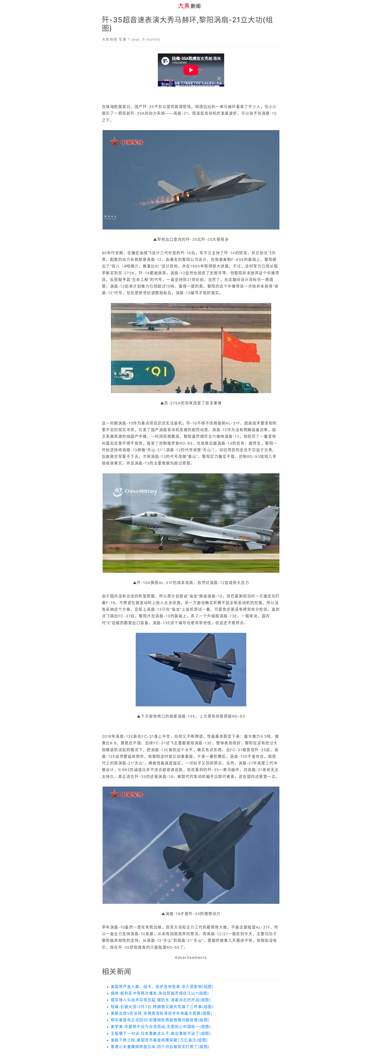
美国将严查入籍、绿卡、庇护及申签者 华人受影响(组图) (162, 986)
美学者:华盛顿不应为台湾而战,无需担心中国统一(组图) (161, 1026)
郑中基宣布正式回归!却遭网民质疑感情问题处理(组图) (160, 1020)
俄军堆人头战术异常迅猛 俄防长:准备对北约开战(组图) (161, 1000)
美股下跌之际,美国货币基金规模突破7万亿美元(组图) (159, 1040)
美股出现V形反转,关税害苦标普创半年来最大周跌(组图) (161, 1013)
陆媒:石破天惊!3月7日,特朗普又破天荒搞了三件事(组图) (162, 1007)
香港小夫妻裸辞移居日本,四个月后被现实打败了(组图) (160, 1047)
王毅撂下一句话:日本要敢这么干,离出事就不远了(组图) (161, 1033)
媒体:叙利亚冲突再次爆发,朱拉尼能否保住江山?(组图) (160, 993)
